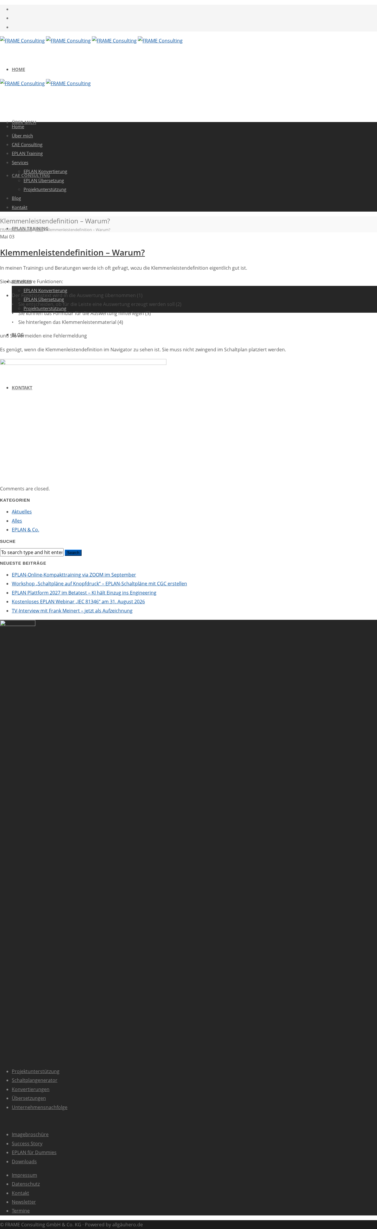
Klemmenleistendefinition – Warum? (72, 252)
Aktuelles (22, 511)
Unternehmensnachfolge (39, 1107)
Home (18, 69)
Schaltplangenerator (34, 1080)
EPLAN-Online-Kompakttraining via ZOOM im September (74, 574)
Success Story (27, 1143)
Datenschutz (26, 1184)
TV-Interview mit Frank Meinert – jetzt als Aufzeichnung (72, 610)
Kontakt (19, 207)
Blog (16, 198)
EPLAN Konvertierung (45, 290)
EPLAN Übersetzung (44, 180)
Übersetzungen (29, 1098)
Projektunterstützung (45, 189)
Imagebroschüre (30, 1134)
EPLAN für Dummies (34, 1152)
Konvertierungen (30, 1089)
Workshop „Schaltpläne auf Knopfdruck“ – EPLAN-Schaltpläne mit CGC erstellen (99, 583)
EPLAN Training (27, 153)
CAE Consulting (27, 144)
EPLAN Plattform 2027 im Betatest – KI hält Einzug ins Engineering (84, 592)
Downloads (24, 1161)
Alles (17, 521)
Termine (21, 1210)
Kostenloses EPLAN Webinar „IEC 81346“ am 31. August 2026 (78, 601)
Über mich (22, 136)
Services (20, 162)
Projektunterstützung (35, 1071)
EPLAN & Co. (25, 529)
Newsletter (24, 1202)
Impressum (24, 1175)
